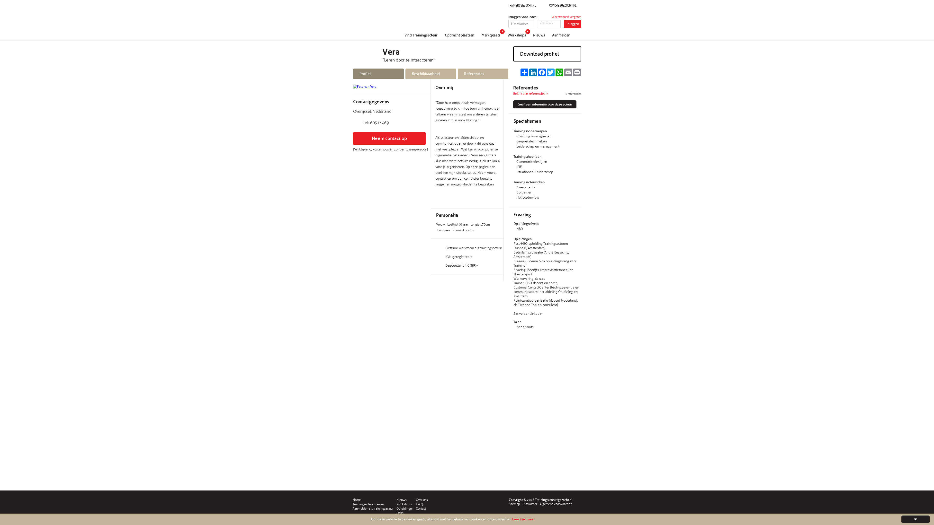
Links (400, 513)
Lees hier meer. (523, 519)
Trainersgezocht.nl (522, 5)
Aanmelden (561, 35)
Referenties (474, 73)
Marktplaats (491, 35)
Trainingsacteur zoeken (368, 504)
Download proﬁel (539, 54)
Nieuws (539, 35)
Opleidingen (404, 509)
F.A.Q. (419, 504)
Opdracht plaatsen (460, 35)
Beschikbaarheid (426, 73)
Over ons (422, 500)
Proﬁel (365, 73)
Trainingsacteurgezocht (379, 22)
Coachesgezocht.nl (562, 5)
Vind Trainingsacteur (421, 35)
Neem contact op (389, 138)
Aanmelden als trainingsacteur (373, 509)
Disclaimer (529, 504)
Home (357, 500)
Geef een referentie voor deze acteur (545, 104)
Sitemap (514, 504)
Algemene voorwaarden (556, 504)
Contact (421, 509)
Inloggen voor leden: (522, 17)
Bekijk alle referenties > (530, 94)
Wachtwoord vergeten (566, 17)
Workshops (517, 35)
